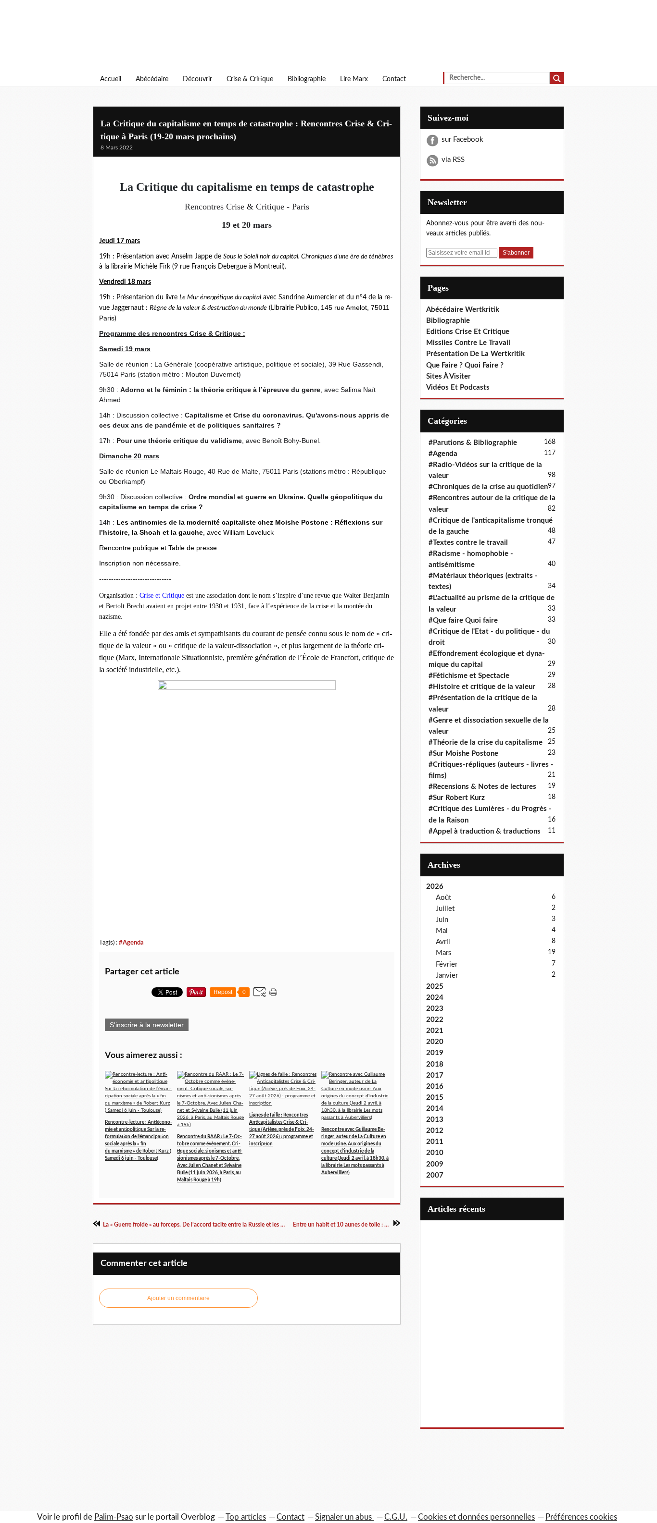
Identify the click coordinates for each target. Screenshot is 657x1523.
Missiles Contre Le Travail (468, 342)
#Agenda (131, 943)
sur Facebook (462, 139)
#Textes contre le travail (468, 542)
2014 (434, 1108)
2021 (434, 1030)
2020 (434, 1041)
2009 (434, 1164)
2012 (434, 1130)
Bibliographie (307, 79)
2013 (434, 1119)
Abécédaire (152, 79)
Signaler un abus (344, 1517)
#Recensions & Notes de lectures (482, 786)
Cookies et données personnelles (476, 1517)
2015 (434, 1097)
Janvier (447, 975)
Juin (442, 919)
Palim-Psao (113, 1517)
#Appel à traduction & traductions (485, 831)
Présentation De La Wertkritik (475, 353)
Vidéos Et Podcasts (458, 387)
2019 (434, 1052)
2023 (434, 1008)
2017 (434, 1075)
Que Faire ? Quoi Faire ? (465, 365)
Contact (394, 79)
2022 (434, 1019)
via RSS (453, 159)
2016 (434, 1086)
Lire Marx (354, 79)
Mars (444, 953)
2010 (434, 1152)
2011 (434, 1141)
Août (443, 897)
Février (446, 964)
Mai (442, 930)
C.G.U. (395, 1517)
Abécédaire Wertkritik (462, 309)
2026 (434, 886)
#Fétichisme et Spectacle (469, 675)
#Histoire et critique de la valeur (482, 686)
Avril (443, 942)
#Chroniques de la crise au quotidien (488, 487)
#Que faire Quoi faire (463, 620)
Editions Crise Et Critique (467, 331)
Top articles (246, 1517)
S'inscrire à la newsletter (147, 1025)
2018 (434, 1064)
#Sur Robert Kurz (457, 797)
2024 (434, 997)
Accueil (110, 79)
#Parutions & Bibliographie (473, 442)
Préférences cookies (581, 1517)
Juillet (445, 908)
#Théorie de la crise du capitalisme (486, 742)
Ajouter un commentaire (178, 1298)
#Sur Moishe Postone (463, 753)
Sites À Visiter (448, 376)
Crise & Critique (250, 79)
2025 (434, 986)
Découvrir (197, 79)
